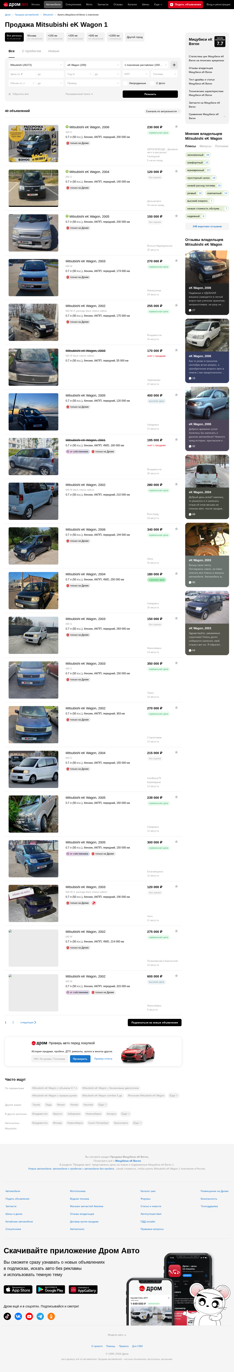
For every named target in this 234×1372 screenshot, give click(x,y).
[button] (174, 1095)
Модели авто (115, 1334)
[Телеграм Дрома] (40, 1316)
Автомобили (53, 4)
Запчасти (102, 4)
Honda (74, 1104)
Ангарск (111, 1113)
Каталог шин (148, 1191)
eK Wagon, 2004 (200, 492)
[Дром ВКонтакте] (18, 1316)
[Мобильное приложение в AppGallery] (83, 1289)
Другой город (135, 37)
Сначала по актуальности (161, 111)
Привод (71, 83)
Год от (71, 74)
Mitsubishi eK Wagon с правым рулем (54, 1095)
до (96, 74)
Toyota (36, 1104)
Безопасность (209, 1198)
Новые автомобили (39, 1168)
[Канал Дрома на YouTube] (29, 1316)
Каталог (132, 4)
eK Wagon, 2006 (200, 287)
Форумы (145, 1198)
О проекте (97, 1346)
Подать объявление (17, 1198)
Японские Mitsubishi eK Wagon (146, 1095)
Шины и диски (13, 1213)
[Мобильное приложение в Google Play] (50, 1289)
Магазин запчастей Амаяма (86, 1206)
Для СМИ (137, 1346)
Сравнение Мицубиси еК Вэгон (204, 116)
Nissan (61, 1104)
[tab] (12, 53)
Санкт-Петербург (98, 1122)
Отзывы (118, 4)
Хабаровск (74, 1113)
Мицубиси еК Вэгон (200, 41)
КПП (127, 74)
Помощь (110, 1346)
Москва (35, 4)
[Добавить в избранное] (176, 126)
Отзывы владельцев (82, 1213)
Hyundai (88, 1104)
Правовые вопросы (152, 1229)
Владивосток (40, 1113)
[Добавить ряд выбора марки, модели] (174, 65)
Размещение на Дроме (215, 1191)
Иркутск (57, 1113)
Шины (145, 4)
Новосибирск (93, 1113)
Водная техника (79, 1198)
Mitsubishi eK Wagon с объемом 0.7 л (54, 1088)
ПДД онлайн (148, 1221)
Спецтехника (13, 1229)
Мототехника (78, 1191)
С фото (160, 83)
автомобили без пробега (99, 1168)
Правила (124, 1346)
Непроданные (137, 83)
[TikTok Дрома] (7, 1316)
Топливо (158, 74)
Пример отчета (103, 1058)
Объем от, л (17, 83)
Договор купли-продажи (84, 1221)
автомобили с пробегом (67, 1168)
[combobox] (36, 65)
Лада (49, 1104)
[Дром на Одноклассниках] (51, 1316)
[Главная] (16, 4)
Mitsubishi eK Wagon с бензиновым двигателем (110, 1088)
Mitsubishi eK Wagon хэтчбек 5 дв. (102, 1095)
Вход (218, 4)
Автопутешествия (151, 1213)
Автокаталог (77, 1229)
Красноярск (121, 1122)
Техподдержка (209, 1206)
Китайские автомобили (19, 1221)
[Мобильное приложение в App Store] (18, 1289)
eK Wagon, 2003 (200, 560)
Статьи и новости (151, 1206)
